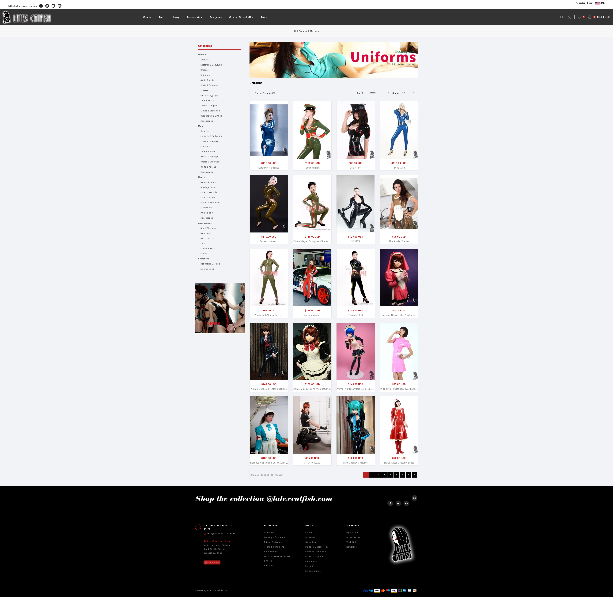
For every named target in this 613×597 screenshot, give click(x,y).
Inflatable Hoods (209, 192)
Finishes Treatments (315, 551)
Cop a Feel (355, 167)
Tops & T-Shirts (208, 151)
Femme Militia (312, 167)
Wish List (351, 542)
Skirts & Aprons (208, 167)
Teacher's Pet (355, 315)
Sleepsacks (206, 207)
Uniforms (314, 31)
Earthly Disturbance (268, 167)
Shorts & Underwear (210, 162)
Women (147, 17)
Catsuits (204, 60)
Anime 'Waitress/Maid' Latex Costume (357, 389)
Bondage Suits (208, 187)
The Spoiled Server (399, 241)
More (264, 17)
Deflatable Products (210, 202)
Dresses (205, 70)
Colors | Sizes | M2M (241, 17)
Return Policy (270, 551)
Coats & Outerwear (210, 85)
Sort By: (361, 93)
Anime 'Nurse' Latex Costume (399, 315)
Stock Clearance (208, 228)
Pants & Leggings (209, 95)
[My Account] (569, 17)
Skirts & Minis (207, 80)
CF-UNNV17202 (312, 462)
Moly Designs (207, 269)
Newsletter (351, 547)
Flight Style (399, 167)
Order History (353, 537)
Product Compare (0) (265, 93)
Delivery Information (274, 537)
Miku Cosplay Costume (355, 462)
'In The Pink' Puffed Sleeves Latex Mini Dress (404, 389)
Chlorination (311, 561)
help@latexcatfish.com (24, 6)
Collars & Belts (208, 248)
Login (590, 3)
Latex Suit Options (314, 556)
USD (602, 3)
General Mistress (269, 241)
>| (415, 474)
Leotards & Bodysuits (211, 65)
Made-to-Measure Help (317, 547)
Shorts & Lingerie (209, 105)
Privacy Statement (273, 542)
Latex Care (310, 566)
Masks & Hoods (208, 182)
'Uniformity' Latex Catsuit (268, 315)
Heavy (175, 17)
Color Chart (311, 542)
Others (204, 253)
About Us (269, 532)
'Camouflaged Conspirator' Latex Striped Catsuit (319, 241)
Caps (203, 243)
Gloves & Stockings (210, 111)
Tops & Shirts (207, 100)
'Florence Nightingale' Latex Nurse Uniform (272, 462)
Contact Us (213, 562)
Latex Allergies (313, 571)
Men (161, 17)
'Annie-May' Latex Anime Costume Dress (315, 389)
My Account (352, 532)
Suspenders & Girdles (211, 116)
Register (580, 3)
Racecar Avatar (312, 315)
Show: (395, 93)
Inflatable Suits (208, 197)
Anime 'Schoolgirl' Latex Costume (269, 389)
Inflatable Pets (208, 213)
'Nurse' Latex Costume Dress (399, 462)
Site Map (268, 565)
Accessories (194, 17)
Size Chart (310, 537)
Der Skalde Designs (210, 264)
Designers (215, 17)
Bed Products (207, 238)
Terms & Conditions (274, 547)
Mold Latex (206, 233)
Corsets (204, 90)
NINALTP (355, 241)
